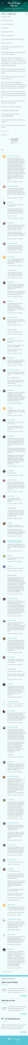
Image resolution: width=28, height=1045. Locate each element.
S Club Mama (10, 317)
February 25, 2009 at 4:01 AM (14, 277)
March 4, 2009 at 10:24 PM (14, 944)
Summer (9, 338)
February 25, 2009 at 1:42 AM (14, 239)
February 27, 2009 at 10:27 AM (15, 757)
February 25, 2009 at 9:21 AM (14, 415)
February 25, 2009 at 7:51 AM (14, 365)
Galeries (17, 1042)
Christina (9, 710)
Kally (8, 684)
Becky (8, 202)
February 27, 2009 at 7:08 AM (14, 722)
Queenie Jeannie (11, 823)
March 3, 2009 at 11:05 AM (14, 915)
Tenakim (9, 357)
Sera (8, 408)
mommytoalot (11, 243)
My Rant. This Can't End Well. (9, 982)
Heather (9, 496)
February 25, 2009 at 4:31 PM (14, 570)
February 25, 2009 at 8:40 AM (14, 403)
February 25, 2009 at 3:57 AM (14, 265)
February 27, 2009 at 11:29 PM (15, 795)
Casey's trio (10, 620)
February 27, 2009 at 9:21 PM (14, 772)
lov (8, 555)
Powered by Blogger (15, 1039)
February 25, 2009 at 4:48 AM (14, 313)
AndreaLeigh (10, 859)
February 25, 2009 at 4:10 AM (14, 296)
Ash (8, 523)
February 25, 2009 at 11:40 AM (15, 491)
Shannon (9, 657)
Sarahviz (9, 904)
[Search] (26, 3)
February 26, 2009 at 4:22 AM (14, 633)
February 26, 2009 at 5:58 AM (14, 664)
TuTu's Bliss (10, 480)
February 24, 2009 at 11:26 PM (15, 181)
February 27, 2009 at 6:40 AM (14, 706)
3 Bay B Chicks (11, 727)
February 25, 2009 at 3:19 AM (14, 252)
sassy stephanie (11, 701)
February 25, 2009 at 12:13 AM (15, 218)
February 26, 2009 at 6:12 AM (14, 679)
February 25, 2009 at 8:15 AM (14, 385)
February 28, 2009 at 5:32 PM (14, 855)
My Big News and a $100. (8, 1001)
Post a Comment (7, 971)
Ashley (9, 949)
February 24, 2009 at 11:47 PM (15, 198)
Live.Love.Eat (10, 638)
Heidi (8, 390)
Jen (8, 566)
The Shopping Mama (12, 919)
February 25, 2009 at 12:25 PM (15, 503)
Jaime (9, 761)
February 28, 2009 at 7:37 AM (14, 818)
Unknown (9, 256)
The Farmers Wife (12, 156)
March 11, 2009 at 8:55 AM (14, 968)
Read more (24, 995)
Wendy (9, 869)
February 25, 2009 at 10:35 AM (15, 431)
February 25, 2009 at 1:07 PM (14, 518)
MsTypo (9, 223)
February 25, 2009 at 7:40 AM (14, 353)
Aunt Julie (10, 844)
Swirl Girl (9, 420)
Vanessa (9, 934)
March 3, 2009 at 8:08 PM (13, 930)
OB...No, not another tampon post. (11, 1019)
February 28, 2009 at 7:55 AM (14, 840)
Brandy (9, 436)
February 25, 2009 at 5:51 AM (14, 325)
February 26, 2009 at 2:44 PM (14, 697)
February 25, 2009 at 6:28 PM (14, 616)
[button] (26, 14)
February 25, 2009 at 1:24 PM (14, 536)
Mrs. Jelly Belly (11, 186)
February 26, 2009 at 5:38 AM (14, 652)
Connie (9, 799)
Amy (8, 301)
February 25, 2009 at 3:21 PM (14, 561)
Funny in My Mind (11, 776)
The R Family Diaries (14, 4)
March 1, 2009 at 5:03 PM (13, 864)
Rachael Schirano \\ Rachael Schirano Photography (14, 541)
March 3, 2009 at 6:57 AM (13, 900)
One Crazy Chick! (11, 370)
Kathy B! (9, 282)
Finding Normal (11, 598)
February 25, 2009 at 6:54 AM (14, 334)
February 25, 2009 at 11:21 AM (15, 466)
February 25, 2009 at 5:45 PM (14, 594)
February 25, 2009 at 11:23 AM (15, 475)
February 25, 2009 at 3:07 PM (14, 551)
